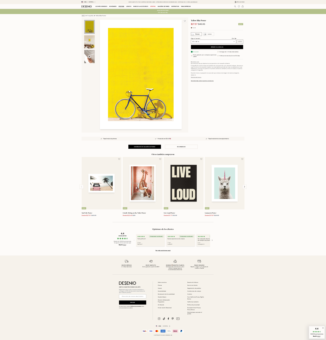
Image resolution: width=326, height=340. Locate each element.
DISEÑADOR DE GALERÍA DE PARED (144, 147)
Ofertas (153, 6)
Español (91, 2)
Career (160, 288)
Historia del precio (196, 77)
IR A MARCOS (181, 147)
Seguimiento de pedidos (194, 288)
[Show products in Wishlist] (239, 6)
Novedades (113, 6)
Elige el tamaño (195, 38)
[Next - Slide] (244, 187)
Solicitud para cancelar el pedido (194, 313)
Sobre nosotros (162, 282)
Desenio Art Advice (192, 282)
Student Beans (162, 297)
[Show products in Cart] (242, 6)
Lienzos (128, 6)
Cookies (189, 294)
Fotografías (90, 15)
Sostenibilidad (162, 291)
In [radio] (235, 38)
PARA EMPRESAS (186, 6)
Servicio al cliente (192, 285)
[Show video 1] (89, 56)
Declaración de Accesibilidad (166, 294)
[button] (240, 42)
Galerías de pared (163, 6)
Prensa (160, 285)
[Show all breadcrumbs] (83, 16)
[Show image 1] (89, 27)
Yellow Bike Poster (101, 15)
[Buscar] (235, 6)
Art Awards (161, 305)
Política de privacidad (135, 306)
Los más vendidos (101, 6)
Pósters (121, 6)
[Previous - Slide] (81, 187)
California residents (193, 302)
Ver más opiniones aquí (162, 250)
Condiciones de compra (194, 291)
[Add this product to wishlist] (185, 21)
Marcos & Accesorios (140, 6)
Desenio (167, 335)
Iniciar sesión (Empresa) (165, 307)
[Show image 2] (89, 41)
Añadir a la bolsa (217, 47)
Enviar (132, 302)
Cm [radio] (233, 38)
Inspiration (175, 6)
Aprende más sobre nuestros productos (202, 81)
